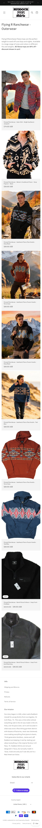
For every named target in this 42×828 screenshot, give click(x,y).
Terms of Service (10, 702)
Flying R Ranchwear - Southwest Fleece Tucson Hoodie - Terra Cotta (20, 303)
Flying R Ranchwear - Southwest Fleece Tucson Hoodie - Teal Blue (20, 543)
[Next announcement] (38, 2)
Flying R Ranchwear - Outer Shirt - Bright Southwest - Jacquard (19, 123)
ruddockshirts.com (12, 820)
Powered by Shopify (23, 820)
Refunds (7, 697)
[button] (4, 12)
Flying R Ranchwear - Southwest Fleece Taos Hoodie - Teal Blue (21, 423)
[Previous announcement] (4, 2)
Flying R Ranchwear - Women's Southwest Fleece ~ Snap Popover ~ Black (20, 183)
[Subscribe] (31, 782)
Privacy (6, 692)
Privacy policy (16, 823)
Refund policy (35, 820)
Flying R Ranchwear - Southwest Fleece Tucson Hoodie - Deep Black (20, 363)
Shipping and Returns (11, 687)
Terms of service (27, 823)
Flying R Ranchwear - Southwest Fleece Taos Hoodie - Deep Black (19, 243)
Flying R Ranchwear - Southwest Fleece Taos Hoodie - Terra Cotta (19, 483)
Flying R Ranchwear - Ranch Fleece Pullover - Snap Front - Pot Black (21, 603)
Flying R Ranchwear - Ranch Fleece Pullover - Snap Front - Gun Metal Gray (21, 663)
